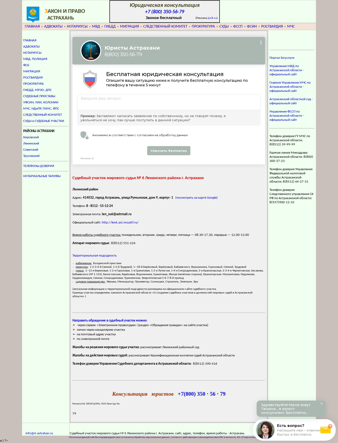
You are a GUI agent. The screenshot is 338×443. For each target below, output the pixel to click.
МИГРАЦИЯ (129, 26)
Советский (30, 150)
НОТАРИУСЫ (77, 26)
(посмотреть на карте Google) (196, 198)
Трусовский (31, 156)
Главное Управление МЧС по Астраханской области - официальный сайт (290, 87)
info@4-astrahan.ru (39, 433)
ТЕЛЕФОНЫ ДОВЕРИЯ (38, 166)
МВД (96, 26)
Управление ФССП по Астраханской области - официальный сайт (286, 116)
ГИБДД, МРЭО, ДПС (37, 90)
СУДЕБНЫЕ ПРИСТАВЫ (39, 96)
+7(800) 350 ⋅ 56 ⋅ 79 (202, 394)
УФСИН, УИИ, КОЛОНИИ (40, 102)
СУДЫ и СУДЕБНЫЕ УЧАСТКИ (43, 121)
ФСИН (252, 26)
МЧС (291, 26)
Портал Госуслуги (281, 58)
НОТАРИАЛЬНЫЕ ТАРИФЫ (41, 176)
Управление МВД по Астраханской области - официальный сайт (286, 70)
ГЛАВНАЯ (32, 26)
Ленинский (31, 143)
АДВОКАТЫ (53, 26)
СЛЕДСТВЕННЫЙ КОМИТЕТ (165, 26)
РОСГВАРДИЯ (272, 26)
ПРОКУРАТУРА (203, 26)
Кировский (31, 137)
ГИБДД (110, 26)
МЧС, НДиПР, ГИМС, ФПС (41, 108)
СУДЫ (224, 26)
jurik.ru (212, 18)
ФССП (238, 26)
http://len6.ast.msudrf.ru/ (120, 222)
